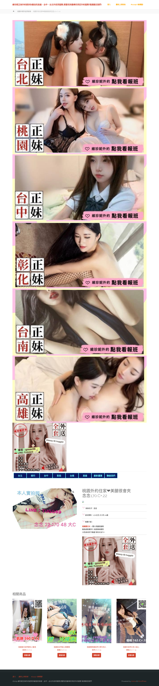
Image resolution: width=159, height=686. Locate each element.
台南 (72, 476)
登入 (14, 677)
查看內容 (27, 655)
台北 (20, 476)
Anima (133, 681)
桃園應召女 (86, 526)
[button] (73, 492)
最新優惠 (98, 476)
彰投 (59, 476)
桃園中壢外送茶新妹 (24, 11)
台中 (46, 476)
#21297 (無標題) (37, 677)
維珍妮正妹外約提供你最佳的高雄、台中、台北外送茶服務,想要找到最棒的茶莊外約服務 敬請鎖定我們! (57, 4)
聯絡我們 (111, 476)
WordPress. (142, 681)
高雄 (85, 476)
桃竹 (33, 476)
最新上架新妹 (23, 677)
